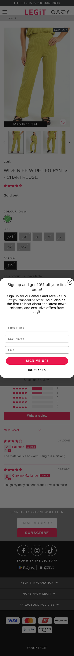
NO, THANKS (37, 370)
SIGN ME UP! (37, 361)
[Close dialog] (70, 282)
